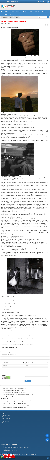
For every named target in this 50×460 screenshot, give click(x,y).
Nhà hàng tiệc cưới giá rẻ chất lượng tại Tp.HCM (12, 403)
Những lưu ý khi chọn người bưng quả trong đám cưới (13, 405)
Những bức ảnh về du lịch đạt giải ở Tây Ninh (11, 390)
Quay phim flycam (5, 421)
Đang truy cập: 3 (10, 453)
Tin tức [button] (5, 14)
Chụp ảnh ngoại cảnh (6, 415)
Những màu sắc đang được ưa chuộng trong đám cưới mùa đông (15, 394)
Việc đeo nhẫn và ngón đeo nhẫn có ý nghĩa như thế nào (13, 401)
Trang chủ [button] (6, 11)
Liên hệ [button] (11, 14)
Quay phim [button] (24, 11)
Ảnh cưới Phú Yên (5, 422)
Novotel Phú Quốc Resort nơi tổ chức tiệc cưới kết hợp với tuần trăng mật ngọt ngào (19, 400)
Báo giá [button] (43, 11)
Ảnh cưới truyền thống (6, 418)
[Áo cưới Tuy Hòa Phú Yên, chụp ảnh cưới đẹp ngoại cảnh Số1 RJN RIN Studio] (8, 6)
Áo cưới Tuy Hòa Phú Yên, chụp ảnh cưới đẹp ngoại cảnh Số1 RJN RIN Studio (22, 454)
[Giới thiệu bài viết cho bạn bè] (43, 25)
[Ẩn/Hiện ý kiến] (24, 362)
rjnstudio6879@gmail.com (13, 1)
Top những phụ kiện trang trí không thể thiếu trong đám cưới (14, 396)
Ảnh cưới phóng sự (5, 416)
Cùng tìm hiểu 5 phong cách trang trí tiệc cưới (11, 392)
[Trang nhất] (1, 11)
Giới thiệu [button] (12, 11)
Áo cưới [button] (30, 11)
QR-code (3, 453)
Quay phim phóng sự (6, 419)
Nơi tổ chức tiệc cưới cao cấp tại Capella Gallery (12, 407)
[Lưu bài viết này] (47, 25)
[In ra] (45, 25)
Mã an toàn (4, 375)
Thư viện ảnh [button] (36, 11)
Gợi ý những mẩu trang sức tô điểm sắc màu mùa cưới (13, 388)
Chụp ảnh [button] (18, 11)
